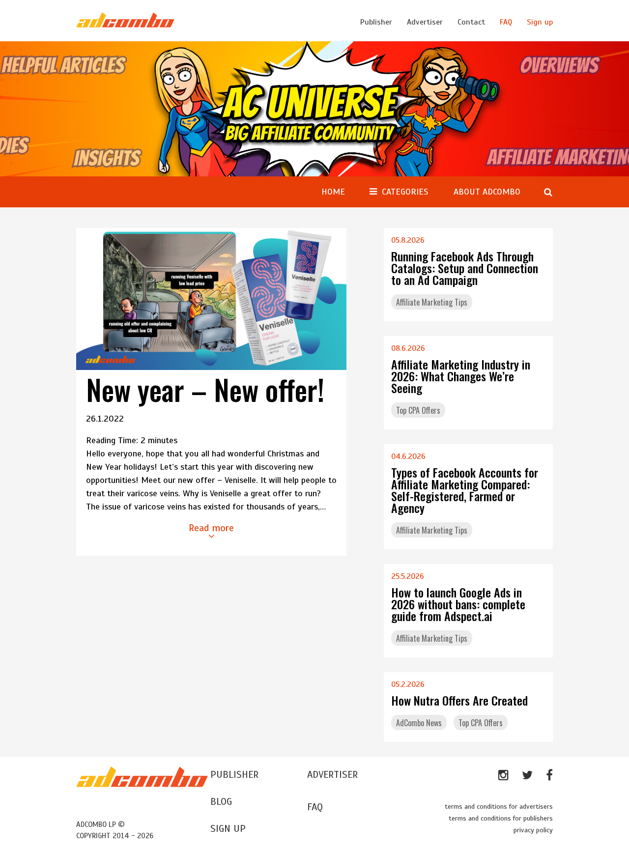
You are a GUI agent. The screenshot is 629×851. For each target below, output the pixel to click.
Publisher (376, 22)
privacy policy (533, 830)
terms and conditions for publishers (501, 818)
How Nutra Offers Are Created (459, 700)
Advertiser (425, 22)
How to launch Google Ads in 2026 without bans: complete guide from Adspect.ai (458, 603)
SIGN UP (228, 829)
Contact (471, 22)
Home (333, 191)
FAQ (506, 22)
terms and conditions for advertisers (499, 806)
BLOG (221, 801)
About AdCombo (487, 191)
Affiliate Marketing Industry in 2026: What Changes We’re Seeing (460, 376)
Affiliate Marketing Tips (431, 302)
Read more (211, 528)
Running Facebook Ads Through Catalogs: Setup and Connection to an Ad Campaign (464, 267)
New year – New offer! (205, 389)
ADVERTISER (332, 774)
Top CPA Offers (418, 410)
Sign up (540, 22)
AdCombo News (419, 723)
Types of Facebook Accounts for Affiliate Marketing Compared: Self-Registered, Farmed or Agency (464, 489)
